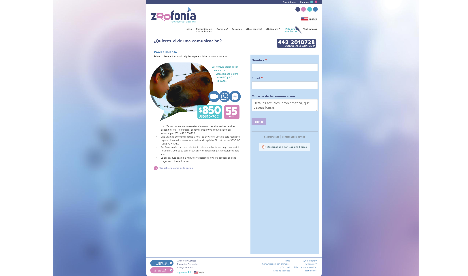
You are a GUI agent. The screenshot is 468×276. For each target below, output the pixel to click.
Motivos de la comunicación (273, 96)
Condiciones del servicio (293, 136)
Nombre (267, 60)
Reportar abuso (271, 136)
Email (265, 78)
